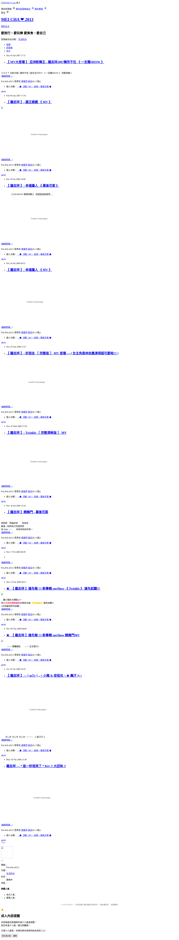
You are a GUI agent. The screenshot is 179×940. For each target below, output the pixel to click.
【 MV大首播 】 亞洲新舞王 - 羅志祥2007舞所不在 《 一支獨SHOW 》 (55, 62)
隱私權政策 (104, 905)
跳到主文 (5, 26)
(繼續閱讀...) (6, 76)
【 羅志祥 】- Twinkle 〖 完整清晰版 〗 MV (36, 432)
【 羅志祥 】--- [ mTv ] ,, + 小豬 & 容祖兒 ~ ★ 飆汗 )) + (44, 675)
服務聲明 (114, 905)
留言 (30, 81)
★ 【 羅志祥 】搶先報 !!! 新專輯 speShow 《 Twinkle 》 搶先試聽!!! (53, 588)
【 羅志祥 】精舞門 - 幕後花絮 (27, 512)
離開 (15, 936)
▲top (3, 91)
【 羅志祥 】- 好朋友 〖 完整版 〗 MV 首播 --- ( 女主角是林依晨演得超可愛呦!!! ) (62, 353)
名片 (8, 51)
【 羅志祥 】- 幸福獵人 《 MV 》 (29, 270)
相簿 (8, 45)
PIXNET (70, 905)
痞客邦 (24, 81)
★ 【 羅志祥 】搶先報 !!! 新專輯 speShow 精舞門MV (43, 635)
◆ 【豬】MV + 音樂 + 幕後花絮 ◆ (34, 86)
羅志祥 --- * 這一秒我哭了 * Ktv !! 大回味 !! (36, 766)
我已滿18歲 (6, 936)
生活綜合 (22, 39)
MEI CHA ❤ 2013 (17, 19)
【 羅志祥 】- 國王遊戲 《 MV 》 (29, 102)
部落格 (9, 48)
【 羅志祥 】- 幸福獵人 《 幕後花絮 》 (32, 185)
